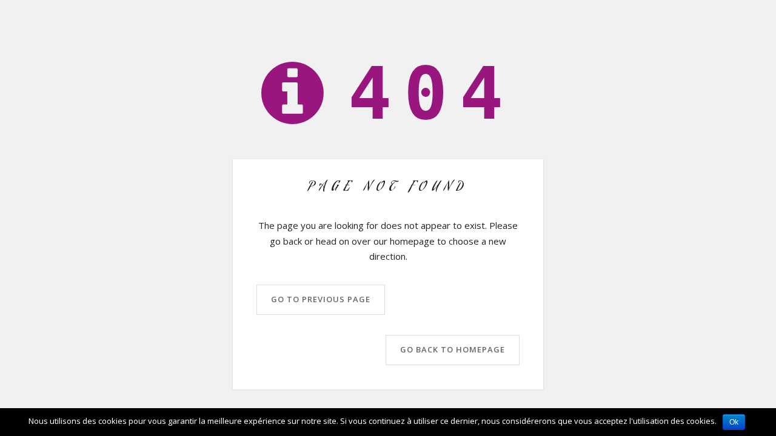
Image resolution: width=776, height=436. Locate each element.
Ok (733, 422)
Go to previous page (320, 299)
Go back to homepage (452, 349)
